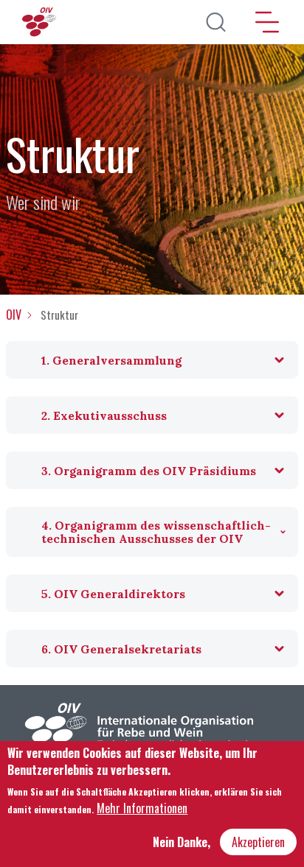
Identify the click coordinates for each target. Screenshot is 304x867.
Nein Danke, (181, 842)
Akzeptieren (258, 842)
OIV (13, 314)
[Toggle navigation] (267, 22)
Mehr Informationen (142, 808)
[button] (152, 360)
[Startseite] (40, 22)
